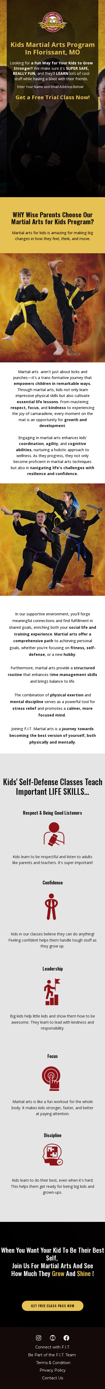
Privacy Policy (53, 1370)
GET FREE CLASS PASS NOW (52, 1305)
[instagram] (38, 1338)
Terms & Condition (53, 1362)
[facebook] (66, 1338)
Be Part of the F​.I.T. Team (52, 1355)
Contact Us (52, 1378)
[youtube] (52, 1338)
